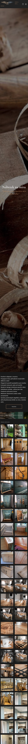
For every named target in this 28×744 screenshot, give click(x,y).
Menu (25, 4)
